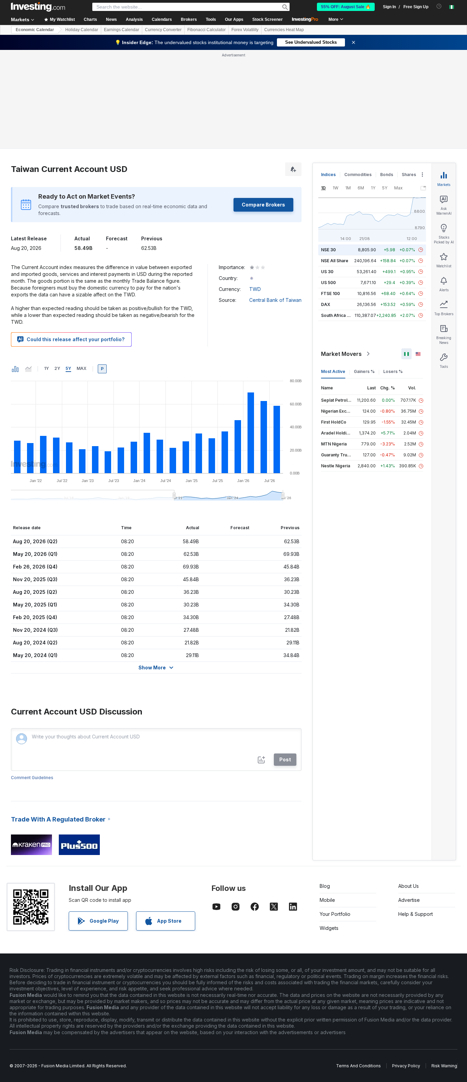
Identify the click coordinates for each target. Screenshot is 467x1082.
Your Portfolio (335, 914)
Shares (409, 174)
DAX (325, 304)
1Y (46, 368)
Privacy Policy (406, 1065)
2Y (57, 368)
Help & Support (415, 914)
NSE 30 (328, 249)
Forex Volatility (244, 29)
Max (81, 368)
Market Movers (341, 353)
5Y (68, 368)
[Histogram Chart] (15, 368)
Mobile (327, 900)
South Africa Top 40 (341, 315)
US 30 (327, 271)
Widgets (329, 928)
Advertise (409, 900)
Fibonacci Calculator (206, 29)
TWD (255, 289)
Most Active (333, 371)
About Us (408, 886)
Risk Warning (444, 1065)
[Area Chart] (28, 368)
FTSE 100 (330, 293)
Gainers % (364, 371)
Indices (328, 174)
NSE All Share (334, 260)
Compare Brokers (263, 205)
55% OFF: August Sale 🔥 (346, 6)
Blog (325, 886)
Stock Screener (267, 19)
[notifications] (439, 6)
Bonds (386, 174)
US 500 (328, 282)
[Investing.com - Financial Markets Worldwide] (38, 7)
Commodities (358, 174)
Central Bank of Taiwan (275, 300)
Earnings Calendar (121, 29)
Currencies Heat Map (284, 29)
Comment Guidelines (32, 777)
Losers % (393, 371)
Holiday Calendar (81, 29)
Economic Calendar (35, 29)
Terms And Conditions (358, 1065)
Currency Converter (163, 29)
